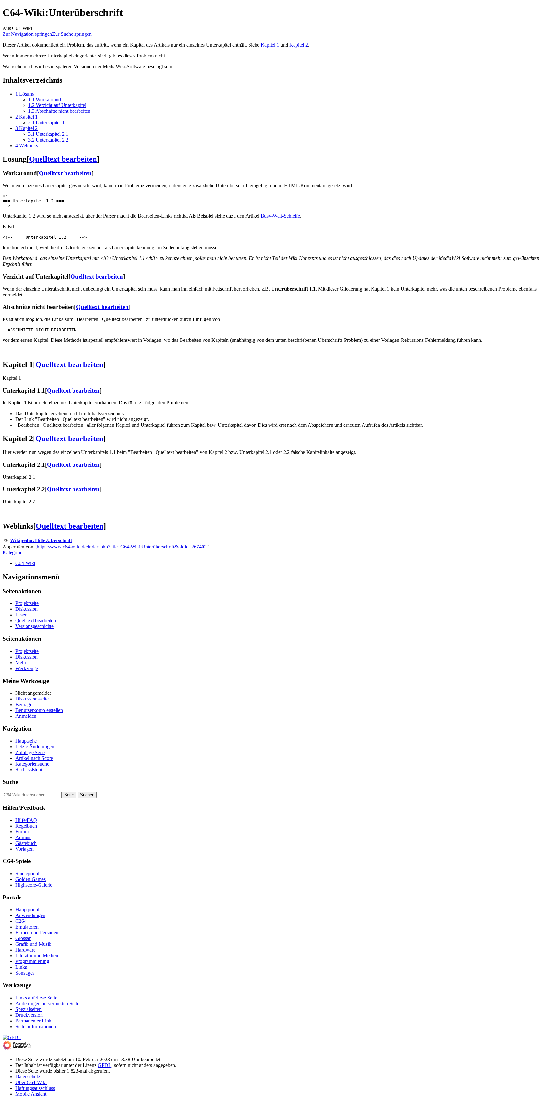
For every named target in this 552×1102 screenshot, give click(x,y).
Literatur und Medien (36, 955)
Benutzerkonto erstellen (39, 710)
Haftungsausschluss (35, 1088)
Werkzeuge (26, 668)
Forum (22, 831)
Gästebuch (26, 843)
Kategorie (12, 552)
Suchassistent (28, 769)
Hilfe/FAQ (26, 820)
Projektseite (27, 603)
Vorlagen (24, 849)
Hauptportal (27, 909)
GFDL (104, 1065)
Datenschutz (27, 1076)
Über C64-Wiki (31, 1082)
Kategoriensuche (32, 764)
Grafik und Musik (33, 944)
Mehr (20, 662)
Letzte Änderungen (34, 746)
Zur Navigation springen (27, 34)
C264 (21, 921)
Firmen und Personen (36, 932)
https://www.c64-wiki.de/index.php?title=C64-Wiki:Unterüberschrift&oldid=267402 (122, 546)
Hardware (25, 950)
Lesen (21, 614)
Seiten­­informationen (35, 1026)
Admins (23, 837)
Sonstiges (24, 973)
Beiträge (23, 704)
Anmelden (25, 716)
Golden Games (30, 879)
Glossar (23, 938)
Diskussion (26, 609)
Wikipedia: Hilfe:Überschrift (41, 540)
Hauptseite (26, 741)
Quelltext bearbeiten (63, 159)
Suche (10, 781)
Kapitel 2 (298, 45)
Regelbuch (26, 826)
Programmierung (32, 961)
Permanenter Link (33, 1020)
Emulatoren (27, 927)
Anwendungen (30, 915)
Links (21, 967)
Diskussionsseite (32, 698)
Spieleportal (27, 873)
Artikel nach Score (34, 758)
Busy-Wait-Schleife (280, 215)
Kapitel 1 (270, 45)
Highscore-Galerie (33, 885)
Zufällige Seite (30, 752)
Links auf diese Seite (36, 997)
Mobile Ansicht (30, 1094)
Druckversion (29, 1015)
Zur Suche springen (72, 34)
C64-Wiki (25, 563)
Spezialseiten (28, 1009)
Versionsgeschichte (34, 626)
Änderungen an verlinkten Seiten (48, 1003)
